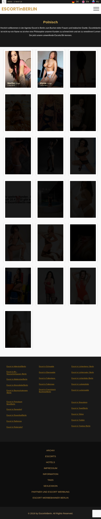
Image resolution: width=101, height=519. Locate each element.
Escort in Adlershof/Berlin (16, 366)
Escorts (50, 456)
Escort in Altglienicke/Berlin (17, 379)
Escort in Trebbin (78, 420)
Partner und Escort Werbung (50, 492)
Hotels (50, 462)
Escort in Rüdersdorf (15, 427)
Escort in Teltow (77, 414)
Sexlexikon (50, 486)
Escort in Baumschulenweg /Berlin (17, 391)
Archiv (50, 450)
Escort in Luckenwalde (80, 390)
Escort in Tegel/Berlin (79, 408)
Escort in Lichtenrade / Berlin (82, 372)
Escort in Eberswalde (47, 372)
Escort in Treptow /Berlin (80, 426)
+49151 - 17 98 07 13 (14, 2)
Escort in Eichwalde (46, 366)
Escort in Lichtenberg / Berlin (82, 366)
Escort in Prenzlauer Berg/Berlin (14, 403)
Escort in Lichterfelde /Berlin (82, 378)
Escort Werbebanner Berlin (50, 498)
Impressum (50, 468)
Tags (50, 480)
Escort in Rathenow (14, 421)
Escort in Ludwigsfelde (80, 384)
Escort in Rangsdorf (14, 409)
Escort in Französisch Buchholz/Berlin (47, 390)
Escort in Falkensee (46, 384)
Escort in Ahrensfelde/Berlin (17, 385)
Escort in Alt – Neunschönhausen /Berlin (17, 373)
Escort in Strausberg (79, 402)
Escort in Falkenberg (47, 378)
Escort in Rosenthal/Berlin (17, 415)
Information (50, 474)
